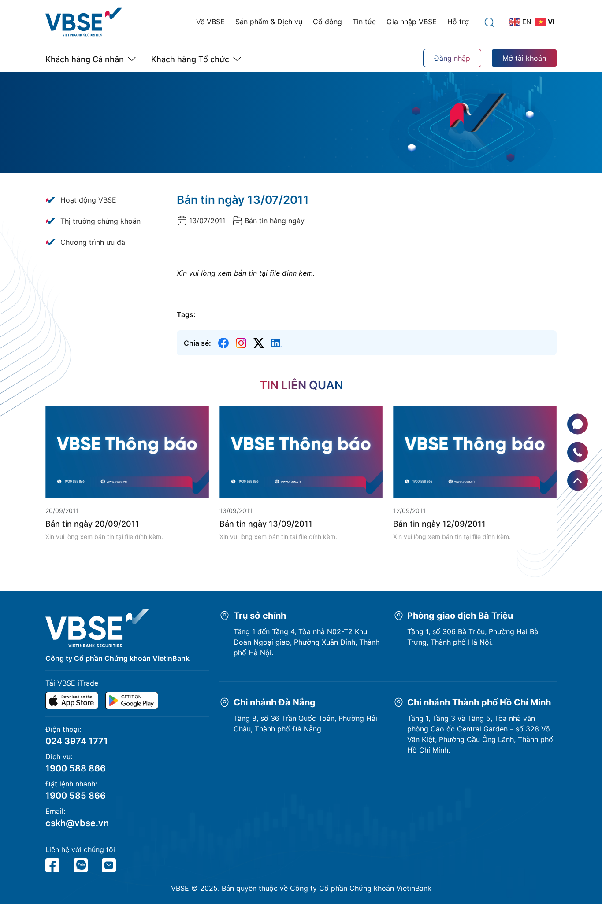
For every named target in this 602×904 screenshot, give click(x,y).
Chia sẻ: (197, 343)
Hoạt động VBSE (88, 200)
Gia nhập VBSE (411, 21)
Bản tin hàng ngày (275, 220)
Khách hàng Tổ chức (190, 59)
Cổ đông (327, 21)
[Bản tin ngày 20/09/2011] (127, 451)
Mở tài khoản (524, 58)
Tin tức (364, 21)
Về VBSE (210, 21)
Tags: (186, 314)
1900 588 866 (75, 768)
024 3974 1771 (76, 741)
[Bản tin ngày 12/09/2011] (475, 451)
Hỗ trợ (458, 21)
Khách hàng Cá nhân (84, 59)
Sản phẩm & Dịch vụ (268, 21)
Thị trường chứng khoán (100, 221)
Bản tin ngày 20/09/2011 (92, 523)
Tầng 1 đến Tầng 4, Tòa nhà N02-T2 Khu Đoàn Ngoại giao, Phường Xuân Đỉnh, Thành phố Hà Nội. (306, 642)
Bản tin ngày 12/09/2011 (439, 523)
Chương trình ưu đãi (93, 242)
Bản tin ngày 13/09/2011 (265, 523)
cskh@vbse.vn (77, 823)
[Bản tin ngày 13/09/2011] (301, 451)
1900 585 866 (75, 795)
